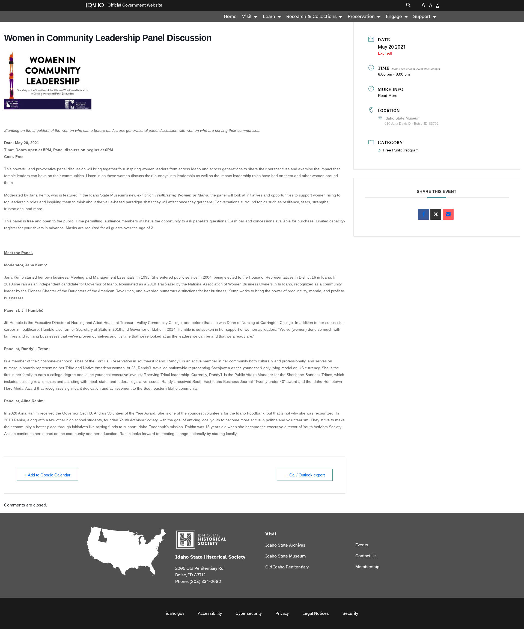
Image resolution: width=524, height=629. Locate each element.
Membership (367, 567)
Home (230, 16)
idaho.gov (175, 613)
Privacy (282, 613)
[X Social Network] (435, 214)
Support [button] (421, 16)
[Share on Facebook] (423, 214)
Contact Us (366, 556)
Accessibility (210, 613)
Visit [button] (247, 16)
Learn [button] (269, 16)
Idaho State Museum (285, 556)
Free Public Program (401, 150)
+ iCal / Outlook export (305, 475)
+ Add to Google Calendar (47, 475)
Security (350, 613)
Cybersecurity (249, 613)
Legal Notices (315, 613)
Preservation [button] (361, 16)
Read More (387, 95)
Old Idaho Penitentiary (287, 567)
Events (361, 545)
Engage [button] (394, 16)
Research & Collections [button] (311, 16)
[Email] (448, 214)
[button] (408, 5)
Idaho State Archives (285, 545)
